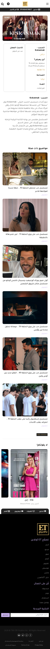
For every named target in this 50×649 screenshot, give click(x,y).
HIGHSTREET (27, 10)
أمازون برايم (35, 504)
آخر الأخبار (13, 10)
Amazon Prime (25, 504)
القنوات (29, 511)
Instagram (27, 635)
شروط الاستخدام (11, 645)
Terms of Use (25, 645)
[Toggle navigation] (47, 4)
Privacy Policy (39, 645)
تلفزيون (46, 564)
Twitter (23, 635)
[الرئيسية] (25, 4)
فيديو (8, 3)
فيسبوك (45, 589)
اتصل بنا (31, 641)
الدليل (35, 10)
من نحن (41, 641)
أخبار (47, 545)
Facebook (31, 635)
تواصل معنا (44, 603)
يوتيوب (19, 635)
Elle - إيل (29, 500)
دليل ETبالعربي (43, 578)
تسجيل (5, 615)
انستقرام (45, 598)
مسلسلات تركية (42, 434)
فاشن (46, 573)
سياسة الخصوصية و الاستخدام (14, 641)
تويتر (47, 593)
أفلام (5, 511)
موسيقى (45, 568)
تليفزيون (44, 195)
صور (47, 554)
